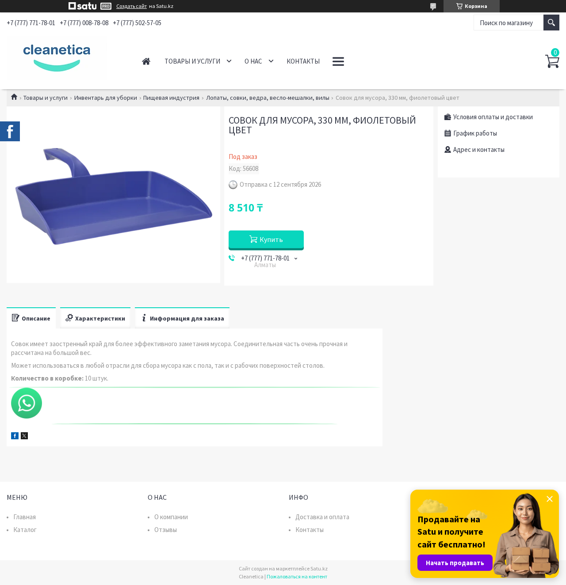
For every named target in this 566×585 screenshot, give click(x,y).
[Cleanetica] (65, 56)
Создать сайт (131, 6)
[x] (24, 437)
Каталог (25, 529)
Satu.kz (319, 568)
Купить (271, 239)
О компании (171, 517)
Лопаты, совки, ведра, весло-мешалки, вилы (267, 98)
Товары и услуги (192, 61)
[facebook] (15, 437)
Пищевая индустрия (171, 98)
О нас (253, 61)
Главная (146, 61)
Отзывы (165, 529)
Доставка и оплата (322, 517)
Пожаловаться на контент (297, 576)
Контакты (303, 61)
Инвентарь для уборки (105, 98)
